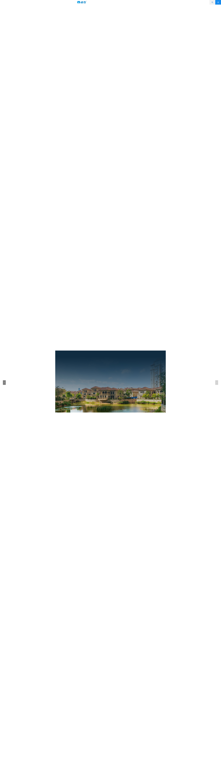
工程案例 (116, 2)
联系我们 (137, 2)
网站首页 (94, 2)
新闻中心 (130, 2)
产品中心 (108, 2)
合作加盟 (123, 2)
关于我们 (101, 2)
